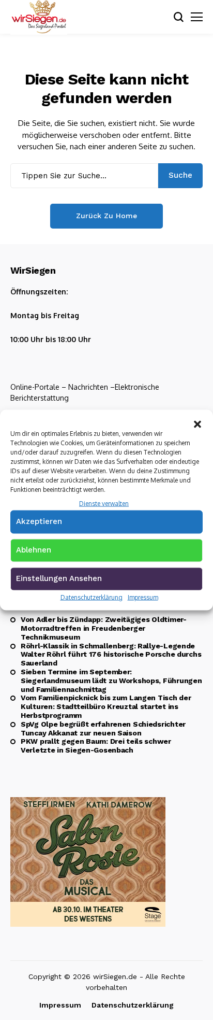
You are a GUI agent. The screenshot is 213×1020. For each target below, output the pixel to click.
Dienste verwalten (104, 503)
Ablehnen (33, 549)
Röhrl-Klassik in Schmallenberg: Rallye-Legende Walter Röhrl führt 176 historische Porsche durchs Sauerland (111, 655)
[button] (197, 423)
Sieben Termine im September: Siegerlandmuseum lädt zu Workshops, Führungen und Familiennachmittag (111, 680)
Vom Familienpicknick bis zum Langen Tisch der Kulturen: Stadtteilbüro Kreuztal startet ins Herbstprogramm (106, 706)
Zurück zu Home (106, 215)
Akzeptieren (39, 521)
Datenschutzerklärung (91, 597)
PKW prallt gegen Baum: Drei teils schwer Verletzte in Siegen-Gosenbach (96, 745)
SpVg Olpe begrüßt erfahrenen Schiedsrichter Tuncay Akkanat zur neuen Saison (103, 728)
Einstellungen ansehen (59, 578)
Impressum (143, 597)
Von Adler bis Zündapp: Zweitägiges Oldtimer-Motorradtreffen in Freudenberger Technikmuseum (104, 628)
